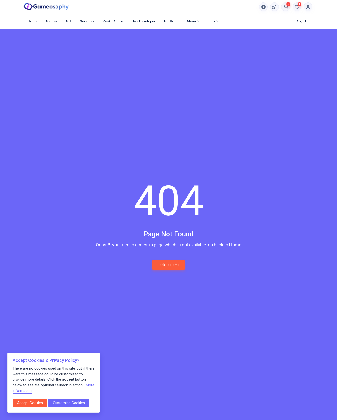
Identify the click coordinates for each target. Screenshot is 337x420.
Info (212, 21)
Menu (192, 21)
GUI (69, 21)
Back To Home (169, 265)
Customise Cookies (69, 403)
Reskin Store (113, 21)
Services (87, 21)
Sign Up (303, 21)
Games (51, 21)
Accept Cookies (30, 403)
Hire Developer (143, 21)
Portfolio (171, 21)
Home (32, 21)
